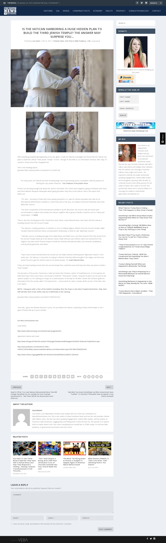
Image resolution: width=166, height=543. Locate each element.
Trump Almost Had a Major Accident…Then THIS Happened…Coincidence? (135, 292)
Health (109, 11)
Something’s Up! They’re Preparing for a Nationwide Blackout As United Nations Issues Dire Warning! (134, 273)
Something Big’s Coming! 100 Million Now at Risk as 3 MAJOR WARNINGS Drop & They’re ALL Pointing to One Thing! (134, 227)
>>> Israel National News (75, 260)
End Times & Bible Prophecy (75, 41)
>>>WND (34, 215)
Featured (48, 11)
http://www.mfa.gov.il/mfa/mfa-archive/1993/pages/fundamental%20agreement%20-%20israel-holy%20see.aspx (59, 341)
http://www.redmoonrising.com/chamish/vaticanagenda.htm (39, 331)
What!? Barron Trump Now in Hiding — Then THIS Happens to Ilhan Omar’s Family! (135, 209)
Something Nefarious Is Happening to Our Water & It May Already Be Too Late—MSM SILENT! (135, 283)
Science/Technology (139, 11)
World (66, 11)
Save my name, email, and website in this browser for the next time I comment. (42, 524)
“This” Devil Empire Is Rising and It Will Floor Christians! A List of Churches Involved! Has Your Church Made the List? (47, 463)
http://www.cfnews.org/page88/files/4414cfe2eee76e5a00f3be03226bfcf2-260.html (48, 355)
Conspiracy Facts (81, 11)
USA (58, 11)
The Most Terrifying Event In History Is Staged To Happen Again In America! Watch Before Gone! (74, 461)
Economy (97, 11)
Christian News (58, 41)
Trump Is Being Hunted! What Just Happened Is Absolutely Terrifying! (132, 265)
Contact (156, 11)
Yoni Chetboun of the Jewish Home (75, 183)
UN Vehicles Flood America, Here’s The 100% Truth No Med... (39, 3)
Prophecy (120, 11)
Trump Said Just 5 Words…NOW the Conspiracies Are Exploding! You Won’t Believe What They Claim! (133, 256)
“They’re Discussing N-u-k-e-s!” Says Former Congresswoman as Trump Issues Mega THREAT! (135, 247)
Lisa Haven (36, 41)
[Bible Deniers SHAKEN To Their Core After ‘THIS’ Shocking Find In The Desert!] (99, 448)
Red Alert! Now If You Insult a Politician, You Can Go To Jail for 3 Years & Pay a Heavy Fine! (134, 237)
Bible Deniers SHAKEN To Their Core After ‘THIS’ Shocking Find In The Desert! (98, 461)
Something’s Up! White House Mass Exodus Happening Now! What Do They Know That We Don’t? (135, 218)
